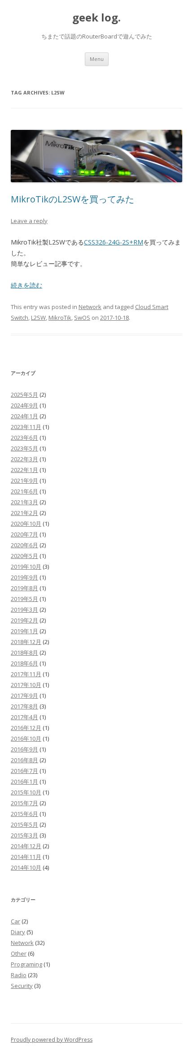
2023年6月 (24, 438)
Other (18, 953)
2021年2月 (24, 513)
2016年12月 (26, 728)
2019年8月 (24, 588)
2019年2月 (24, 620)
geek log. (96, 18)
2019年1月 (24, 631)
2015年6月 (24, 814)
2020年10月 (26, 523)
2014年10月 (26, 867)
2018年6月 (24, 663)
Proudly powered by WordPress (51, 1039)
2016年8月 (24, 760)
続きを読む (26, 285)
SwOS (82, 317)
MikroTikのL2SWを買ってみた (72, 199)
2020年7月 (24, 534)
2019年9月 (24, 577)
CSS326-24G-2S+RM (113, 242)
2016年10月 (26, 738)
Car (15, 921)
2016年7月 (24, 771)
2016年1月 (24, 781)
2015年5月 (24, 824)
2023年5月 (24, 448)
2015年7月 (24, 803)
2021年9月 (24, 480)
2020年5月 (24, 556)
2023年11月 (26, 427)
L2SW (38, 317)
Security (22, 986)
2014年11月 (26, 857)
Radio (18, 975)
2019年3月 (24, 609)
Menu (97, 59)
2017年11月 (26, 674)
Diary (18, 932)
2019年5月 (24, 599)
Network (90, 307)
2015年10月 (26, 792)
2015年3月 (24, 835)
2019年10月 (26, 566)
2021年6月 (24, 491)
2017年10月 (26, 685)
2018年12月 (26, 642)
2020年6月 (24, 545)
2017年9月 (24, 695)
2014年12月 (26, 846)
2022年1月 (24, 470)
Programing (26, 964)
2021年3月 (24, 502)
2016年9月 (24, 749)
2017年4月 (24, 717)
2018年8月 (24, 652)
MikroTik (59, 317)
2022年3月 (24, 459)
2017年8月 (24, 706)
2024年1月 (24, 416)
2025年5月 (24, 395)
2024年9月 (24, 405)
